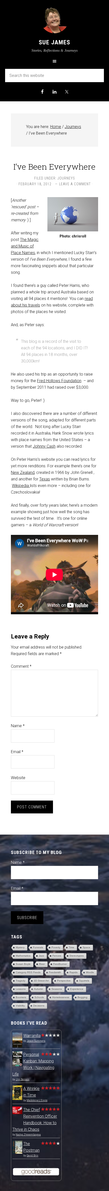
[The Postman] (17, 1152)
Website (18, 777)
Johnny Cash (44, 446)
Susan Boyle (23, 964)
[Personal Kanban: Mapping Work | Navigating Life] (17, 1064)
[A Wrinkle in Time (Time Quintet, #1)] (17, 1098)
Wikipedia (21, 485)
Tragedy (20, 980)
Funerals (38, 947)
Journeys (66, 178)
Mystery (20, 947)
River (42, 964)
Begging (82, 997)
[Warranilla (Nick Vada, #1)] (17, 1046)
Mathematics (23, 955)
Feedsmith (55, 972)
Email (17, 751)
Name (18, 725)
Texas (44, 479)
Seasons (56, 989)
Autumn (38, 989)
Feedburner (60, 964)
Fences (56, 955)
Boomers (21, 997)
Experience (76, 989)
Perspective (64, 980)
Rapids (73, 972)
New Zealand (22, 472)
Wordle (90, 972)
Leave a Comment (75, 184)
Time (71, 947)
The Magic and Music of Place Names (25, 246)
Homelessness (60, 997)
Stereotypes (76, 955)
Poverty (55, 947)
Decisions (38, 1005)
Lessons (21, 989)
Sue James (54, 42)
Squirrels (84, 980)
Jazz (41, 955)
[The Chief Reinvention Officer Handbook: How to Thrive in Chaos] (17, 1112)
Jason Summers (36, 1041)
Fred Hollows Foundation (59, 380)
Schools (39, 997)
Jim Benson (22, 1079)
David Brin (32, 1155)
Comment (21, 666)
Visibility (20, 1005)
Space (86, 947)
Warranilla (32, 1035)
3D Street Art (41, 980)
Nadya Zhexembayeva (28, 1134)
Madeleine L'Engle (37, 1100)
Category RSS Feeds (28, 972)
